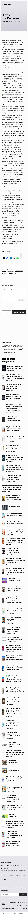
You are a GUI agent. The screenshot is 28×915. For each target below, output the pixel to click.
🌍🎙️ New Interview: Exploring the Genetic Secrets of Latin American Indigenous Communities (14, 678)
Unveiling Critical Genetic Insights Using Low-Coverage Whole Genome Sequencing (15, 752)
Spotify (3, 352)
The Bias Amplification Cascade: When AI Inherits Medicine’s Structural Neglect (15, 376)
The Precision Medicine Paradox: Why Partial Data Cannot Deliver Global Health (15, 467)
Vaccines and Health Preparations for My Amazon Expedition (14, 700)
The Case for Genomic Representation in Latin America (14, 619)
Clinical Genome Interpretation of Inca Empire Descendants (14, 833)
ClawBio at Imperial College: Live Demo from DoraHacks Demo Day (13, 396)
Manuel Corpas (6, 4)
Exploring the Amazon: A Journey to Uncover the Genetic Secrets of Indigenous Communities (14, 711)
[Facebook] (26, 908)
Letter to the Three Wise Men (14, 769)
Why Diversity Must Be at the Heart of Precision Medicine (16, 522)
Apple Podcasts (9, 352)
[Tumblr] (24, 908)
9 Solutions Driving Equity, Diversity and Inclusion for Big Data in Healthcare (14, 779)
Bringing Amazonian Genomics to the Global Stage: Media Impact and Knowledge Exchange (14, 599)
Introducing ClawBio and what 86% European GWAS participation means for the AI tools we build (14, 407)
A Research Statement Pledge (14, 743)
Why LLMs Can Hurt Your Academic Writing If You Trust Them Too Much (14, 428)
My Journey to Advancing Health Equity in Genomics (15, 514)
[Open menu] (25, 4)
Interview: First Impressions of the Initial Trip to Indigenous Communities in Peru (15, 667)
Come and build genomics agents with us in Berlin (15, 367)
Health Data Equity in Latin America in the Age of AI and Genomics (13, 497)
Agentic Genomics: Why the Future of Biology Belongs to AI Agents (13, 386)
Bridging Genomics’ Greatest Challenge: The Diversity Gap (16, 531)
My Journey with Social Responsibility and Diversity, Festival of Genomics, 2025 (15, 647)
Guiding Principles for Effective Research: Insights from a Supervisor (14, 843)
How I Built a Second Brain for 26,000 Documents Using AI (16, 438)
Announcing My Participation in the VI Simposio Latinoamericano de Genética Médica (14, 723)
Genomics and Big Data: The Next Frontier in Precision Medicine (13, 588)
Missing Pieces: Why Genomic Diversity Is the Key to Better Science (13, 447)
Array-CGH (5, 40)
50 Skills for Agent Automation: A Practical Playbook (13, 418)
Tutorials (19, 21)
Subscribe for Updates (18, 312)
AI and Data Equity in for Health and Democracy (14, 788)
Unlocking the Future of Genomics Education (14, 638)
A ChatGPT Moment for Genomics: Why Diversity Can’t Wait (13, 550)
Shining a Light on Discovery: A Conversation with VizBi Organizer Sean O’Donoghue (15, 570)
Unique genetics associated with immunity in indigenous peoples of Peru (14, 657)
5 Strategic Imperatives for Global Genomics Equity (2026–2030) (13, 477)
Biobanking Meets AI (15, 506)
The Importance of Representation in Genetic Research (13, 797)
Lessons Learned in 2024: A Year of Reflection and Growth (16, 610)
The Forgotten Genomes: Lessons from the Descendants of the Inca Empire (15, 560)
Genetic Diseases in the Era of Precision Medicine (15, 806)
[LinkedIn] (23, 908)
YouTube (14, 352)
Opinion (11, 814)
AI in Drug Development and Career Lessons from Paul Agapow (14, 629)
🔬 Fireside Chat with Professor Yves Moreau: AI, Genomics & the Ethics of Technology (15, 540)
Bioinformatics (12, 21)
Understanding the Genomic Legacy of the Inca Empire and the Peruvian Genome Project (15, 689)
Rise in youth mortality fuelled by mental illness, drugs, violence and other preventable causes (12, 487)
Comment (21, 299)
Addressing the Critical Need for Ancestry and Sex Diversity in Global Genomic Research (15, 823)
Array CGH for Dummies (11, 16)
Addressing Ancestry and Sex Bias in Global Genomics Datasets (15, 734)
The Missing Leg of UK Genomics (13, 761)
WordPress (12, 908)
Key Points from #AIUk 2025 (14, 579)
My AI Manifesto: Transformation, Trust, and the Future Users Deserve (14, 457)
